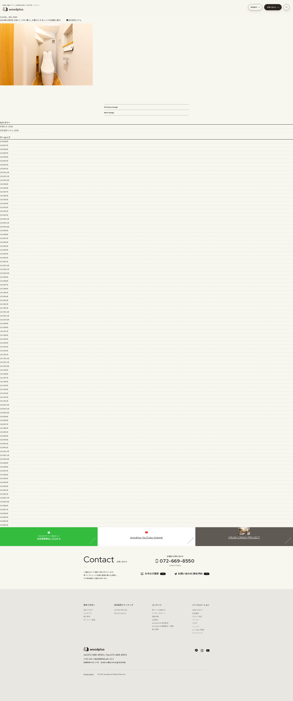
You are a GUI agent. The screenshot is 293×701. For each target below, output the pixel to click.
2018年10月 (4, 502)
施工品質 (155, 629)
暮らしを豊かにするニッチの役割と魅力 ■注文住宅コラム (54, 20)
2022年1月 (4, 354)
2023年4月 (4, 296)
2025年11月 (4, 176)
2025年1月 (4, 215)
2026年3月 (4, 161)
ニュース (195, 626)
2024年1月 (4, 261)
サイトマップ (197, 633)
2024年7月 (4, 238)
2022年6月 (4, 335)
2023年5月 (4, 292)
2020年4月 (4, 436)
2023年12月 (4, 265)
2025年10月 (4, 180)
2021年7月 (4, 378)
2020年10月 (4, 412)
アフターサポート (158, 613)
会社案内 (195, 613)
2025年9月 (4, 184)
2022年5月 (4, 339)
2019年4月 (4, 482)
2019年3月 (4, 486)
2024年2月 (4, 258)
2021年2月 (4, 397)
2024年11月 (4, 223)
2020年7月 (4, 424)
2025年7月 (4, 192)
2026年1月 (4, 168)
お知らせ (4, 126)
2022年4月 (4, 343)
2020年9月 (4, 416)
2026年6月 (4, 149)
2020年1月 (4, 447)
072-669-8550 (177, 561)
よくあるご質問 (198, 630)
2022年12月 (4, 312)
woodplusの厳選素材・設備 (162, 626)
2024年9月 (4, 230)
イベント (195, 620)
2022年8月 (4, 327)
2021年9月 (4, 370)
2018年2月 (4, 525)
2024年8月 (4, 234)
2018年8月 (4, 505)
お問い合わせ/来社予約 (190, 573)
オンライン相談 (89, 620)
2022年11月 (4, 316)
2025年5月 (4, 199)
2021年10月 (4, 366)
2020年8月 (4, 420)
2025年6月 (4, 196)
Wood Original (120, 613)
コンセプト (88, 613)
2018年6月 (4, 513)
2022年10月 (4, 320)
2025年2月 (4, 211)
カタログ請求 (152, 573)
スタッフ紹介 (197, 616)
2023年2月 (4, 304)
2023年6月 (4, 288)
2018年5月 (4, 517)
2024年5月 (4, 246)
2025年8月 (4, 188)
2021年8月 (4, 374)
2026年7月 (4, 145)
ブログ (194, 623)
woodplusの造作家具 (160, 623)
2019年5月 (4, 478)
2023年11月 (4, 269)
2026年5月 (4, 153)
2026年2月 (4, 165)
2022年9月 (4, 323)
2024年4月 (4, 250)
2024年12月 (4, 219)
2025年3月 (4, 207)
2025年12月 (4, 172)
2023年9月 (4, 277)
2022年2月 (4, 350)
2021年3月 (4, 393)
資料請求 (254, 7)
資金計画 (155, 616)
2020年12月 (4, 405)
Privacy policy (89, 674)
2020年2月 (4, 443)
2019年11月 (4, 455)
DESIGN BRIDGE (120, 610)
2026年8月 (4, 141)
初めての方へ (89, 610)
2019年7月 (4, 471)
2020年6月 (4, 428)
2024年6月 (4, 242)
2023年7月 (4, 285)
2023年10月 (4, 273)
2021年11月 (4, 362)
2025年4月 (4, 203)
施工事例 (87, 616)
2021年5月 (4, 385)
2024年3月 (4, 254)
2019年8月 (4, 467)
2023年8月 (4, 281)
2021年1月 (4, 401)
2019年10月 (4, 459)
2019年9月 (4, 463)
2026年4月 (4, 157)
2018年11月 (4, 498)
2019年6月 (4, 474)
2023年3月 (4, 300)
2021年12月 (4, 358)
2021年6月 (4, 381)
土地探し (155, 620)
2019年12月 (4, 451)
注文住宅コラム (6, 130)
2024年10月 (4, 227)
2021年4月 (4, 389)
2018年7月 (4, 509)
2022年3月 (4, 347)
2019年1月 (4, 494)
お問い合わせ (271, 7)
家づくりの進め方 (158, 610)
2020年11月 (4, 409)
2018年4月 (4, 521)
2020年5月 (4, 432)
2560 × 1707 (20, 20)
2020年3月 (4, 440)
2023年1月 (4, 308)
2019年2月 (4, 490)
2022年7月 (4, 331)
